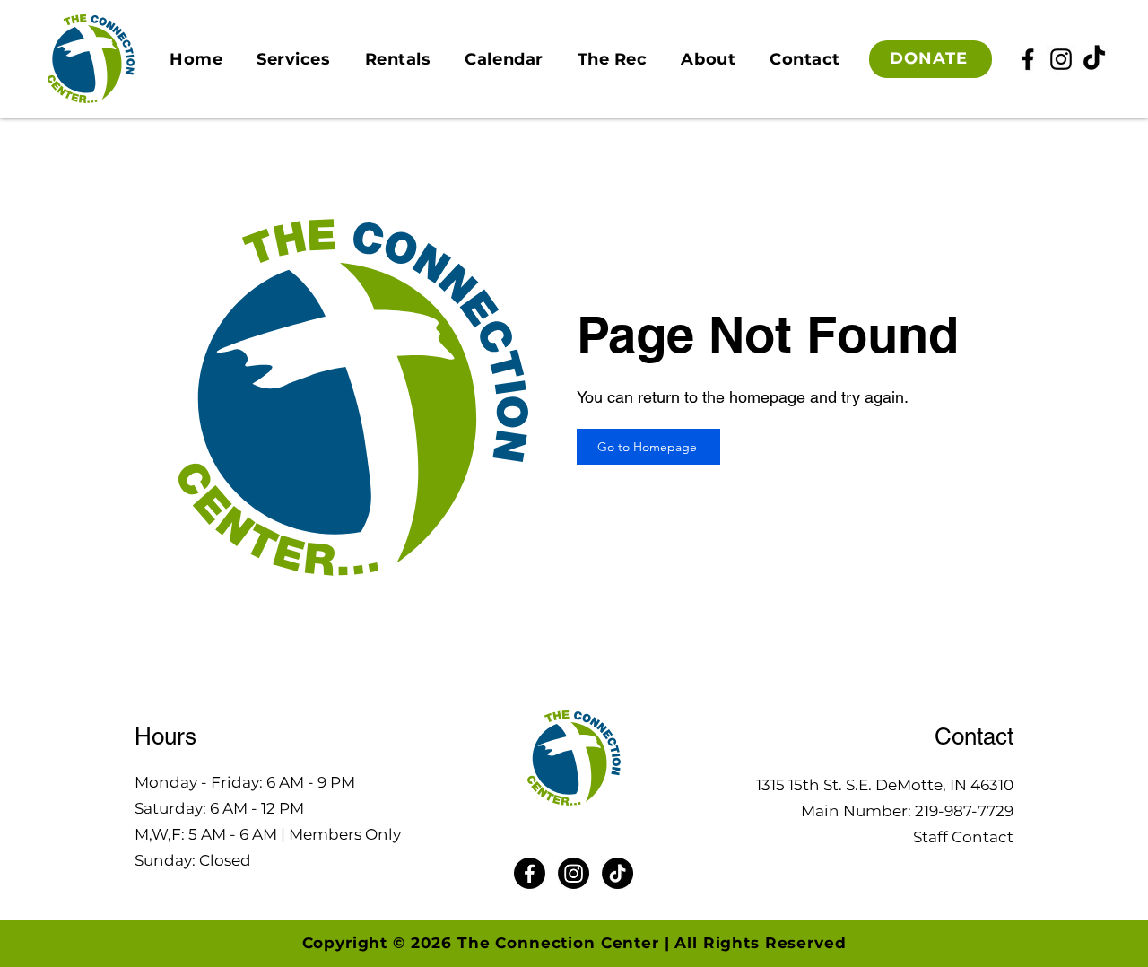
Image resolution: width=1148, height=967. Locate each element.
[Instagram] (1061, 59)
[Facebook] (1027, 59)
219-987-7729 (964, 811)
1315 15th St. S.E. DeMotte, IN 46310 (884, 785)
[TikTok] (1094, 59)
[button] (293, 59)
